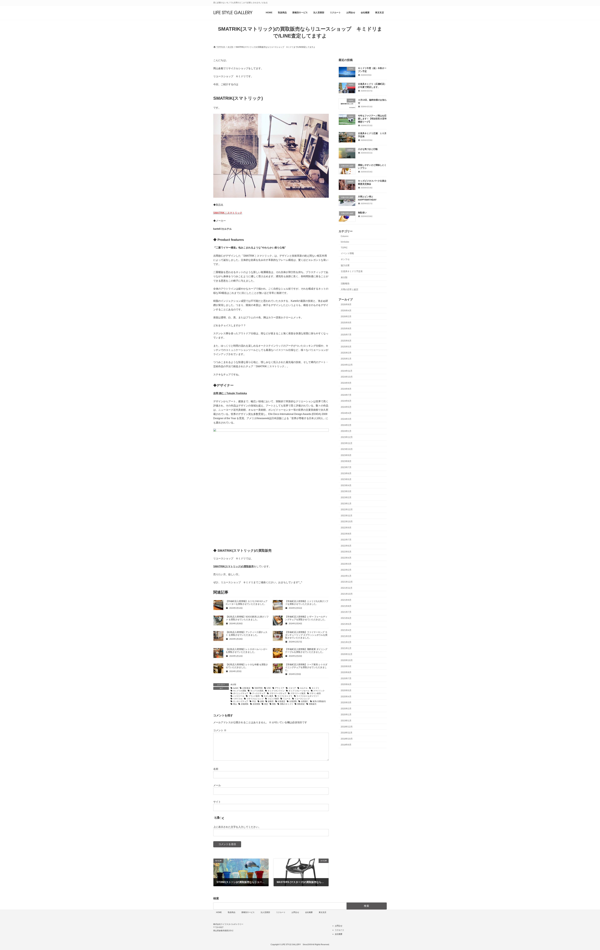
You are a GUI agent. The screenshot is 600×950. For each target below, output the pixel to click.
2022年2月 (346, 570)
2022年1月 (346, 576)
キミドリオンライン (276, 691)
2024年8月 (346, 389)
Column (344, 236)
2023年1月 (346, 503)
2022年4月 (346, 557)
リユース (286, 699)
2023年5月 (346, 479)
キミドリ (315, 688)
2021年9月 (346, 600)
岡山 (235, 704)
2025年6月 (346, 340)
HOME (219, 912)
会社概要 (309, 912)
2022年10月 (347, 521)
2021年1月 (346, 648)
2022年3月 (346, 564)
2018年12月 (347, 726)
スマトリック (319, 691)
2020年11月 (346, 654)
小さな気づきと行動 (368, 149)
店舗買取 (244, 704)
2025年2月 (346, 352)
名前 (215, 769)
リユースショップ (302, 699)
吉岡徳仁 (304, 701)
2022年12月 (347, 509)
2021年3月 (346, 636)
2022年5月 (346, 552)
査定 (266, 704)
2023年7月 (346, 467)
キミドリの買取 (239, 691)
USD (269, 688)
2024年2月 (346, 425)
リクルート (280, 912)
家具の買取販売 (319, 701)
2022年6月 (346, 545)
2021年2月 (346, 642)
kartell (235, 688)
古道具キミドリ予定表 (352, 271)
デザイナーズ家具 (297, 693)
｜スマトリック (233, 212)
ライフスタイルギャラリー (307, 696)
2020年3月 (346, 702)
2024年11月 (346, 371)
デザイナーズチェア (278, 693)
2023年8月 (346, 461)
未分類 (233, 684)
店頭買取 (256, 704)
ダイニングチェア (240, 693)
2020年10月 (347, 660)
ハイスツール (238, 696)
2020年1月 (346, 714)
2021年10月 (347, 594)
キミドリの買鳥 (256, 691)
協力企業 (345, 265)
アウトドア (279, 688)
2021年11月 (346, 588)
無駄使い (362, 212)
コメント (219, 730)
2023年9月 (346, 455)
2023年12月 (347, 437)
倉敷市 (271, 701)
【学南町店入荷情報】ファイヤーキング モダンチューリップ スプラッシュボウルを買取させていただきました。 (306, 635)
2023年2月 (346, 497)
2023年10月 (347, 449)
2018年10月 (347, 738)
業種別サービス (248, 912)
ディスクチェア (258, 693)
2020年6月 (346, 684)
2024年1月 (346, 431)
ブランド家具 (254, 696)
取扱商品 (231, 912)
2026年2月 (346, 316)
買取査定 (301, 704)
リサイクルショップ (255, 699)
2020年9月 (346, 666)
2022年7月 (346, 540)
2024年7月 (346, 395)
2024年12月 (347, 364)
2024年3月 (346, 419)
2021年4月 (346, 630)
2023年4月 (346, 485)
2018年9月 (346, 745)
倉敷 (262, 701)
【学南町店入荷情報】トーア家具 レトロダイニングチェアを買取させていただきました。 (306, 667)
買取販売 (312, 704)
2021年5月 (346, 624)
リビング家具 (273, 699)
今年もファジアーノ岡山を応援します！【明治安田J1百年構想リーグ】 (372, 118)
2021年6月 (346, 618)
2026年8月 (346, 304)
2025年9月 (346, 322)
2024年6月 (346, 401)
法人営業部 (265, 912)
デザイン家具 (315, 693)
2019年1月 (346, 720)
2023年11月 (346, 443)
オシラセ (345, 259)
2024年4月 (346, 413)
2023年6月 (346, 473)
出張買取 (293, 701)
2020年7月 (346, 678)
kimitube (345, 242)
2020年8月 (346, 672)
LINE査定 (246, 688)
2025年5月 (346, 347)
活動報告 (345, 283)
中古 (254, 701)
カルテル (304, 688)
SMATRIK (219, 212)
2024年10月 (347, 377)
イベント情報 (347, 253)
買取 (274, 704)
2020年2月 (346, 708)
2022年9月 (346, 527)
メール (217, 785)
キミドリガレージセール (299, 691)
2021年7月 (346, 612)
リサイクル (237, 699)
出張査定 (281, 701)
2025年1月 (346, 359)
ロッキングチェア (240, 701)
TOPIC (344, 247)
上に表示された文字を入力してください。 (237, 827)
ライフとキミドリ (284, 696)
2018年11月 (346, 733)
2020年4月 (346, 696)
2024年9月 (346, 383)
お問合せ (295, 912)
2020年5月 (346, 690)
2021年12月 (347, 582)
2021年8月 (346, 606)
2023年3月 (346, 491)
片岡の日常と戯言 (349, 289)
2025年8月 (346, 328)
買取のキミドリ (286, 704)
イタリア (292, 688)
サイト (217, 801)
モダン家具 (268, 696)
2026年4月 (346, 310)
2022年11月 (346, 515)
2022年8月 (346, 533)
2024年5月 (346, 407)
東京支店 (322, 912)
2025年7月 (346, 334)
